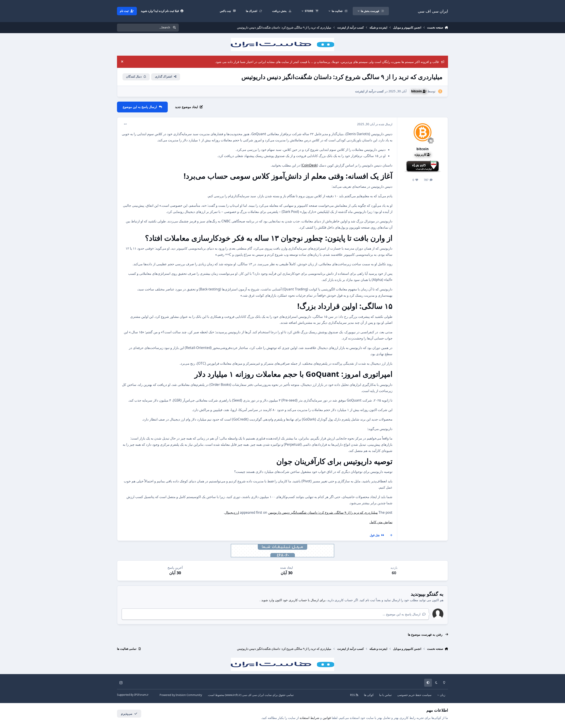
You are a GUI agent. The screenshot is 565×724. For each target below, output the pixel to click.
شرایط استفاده (309, 718)
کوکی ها (369, 695)
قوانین (327, 718)
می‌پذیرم (126, 713)
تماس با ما (385, 695)
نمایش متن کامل (380, 522)
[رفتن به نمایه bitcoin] (440, 91)
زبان (442, 695)
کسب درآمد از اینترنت (369, 91)
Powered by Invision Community (181, 695)
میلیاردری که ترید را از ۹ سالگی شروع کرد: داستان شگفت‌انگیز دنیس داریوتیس (323, 512)
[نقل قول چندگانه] (391, 535)
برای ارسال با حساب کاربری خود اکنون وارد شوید (293, 600)
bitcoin (422, 149)
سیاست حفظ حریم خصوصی (414, 695)
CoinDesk (309, 165)
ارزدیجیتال (232, 512)
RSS (353, 695)
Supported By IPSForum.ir (133, 695)
